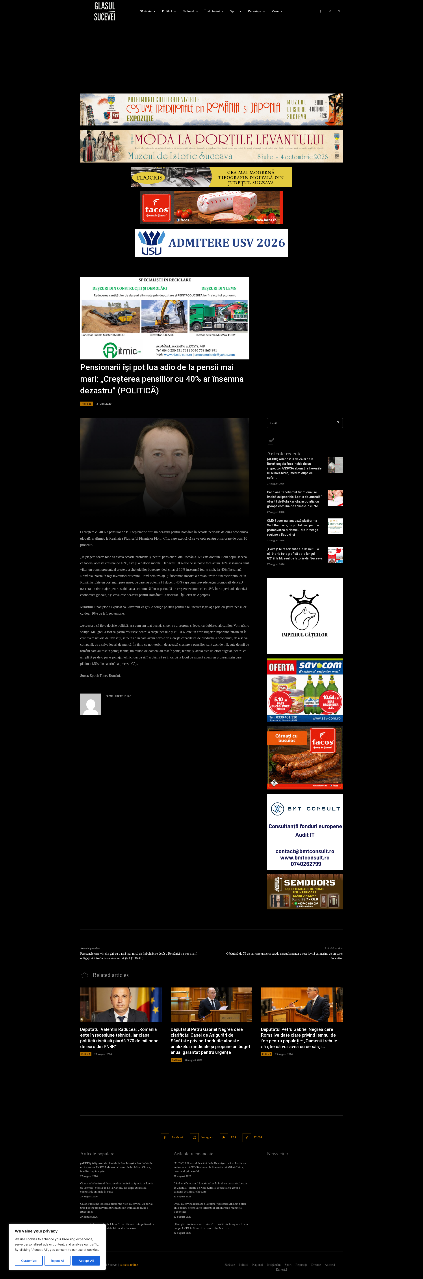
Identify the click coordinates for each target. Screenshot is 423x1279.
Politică (86, 404)
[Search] (338, 423)
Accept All (86, 1260)
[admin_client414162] (90, 704)
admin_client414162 (118, 695)
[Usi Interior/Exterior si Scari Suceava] (305, 892)
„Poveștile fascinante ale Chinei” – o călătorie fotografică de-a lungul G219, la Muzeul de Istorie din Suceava (295, 553)
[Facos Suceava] (305, 758)
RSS (233, 1137)
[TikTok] (247, 1137)
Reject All (57, 1260)
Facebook (178, 1137)
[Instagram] (330, 11)
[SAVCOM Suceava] (305, 690)
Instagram (207, 1137)
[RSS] (224, 1137)
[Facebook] (320, 11)
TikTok (258, 1137)
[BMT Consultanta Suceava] (305, 832)
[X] (339, 11)
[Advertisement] (211, 56)
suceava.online (129, 1264)
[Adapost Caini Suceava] (305, 616)
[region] (57, 1247)
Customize (29, 1260)
